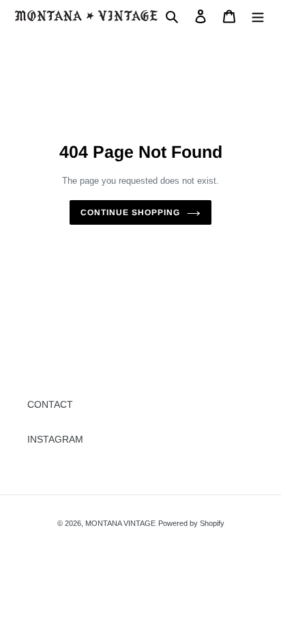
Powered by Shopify (191, 523)
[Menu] (257, 15)
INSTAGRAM (55, 439)
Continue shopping (129, 212)
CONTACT (50, 404)
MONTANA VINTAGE (120, 523)
